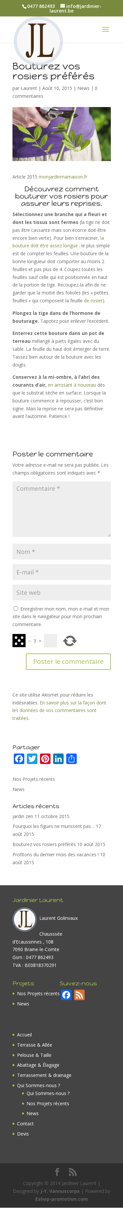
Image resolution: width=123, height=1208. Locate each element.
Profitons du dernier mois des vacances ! (55, 854)
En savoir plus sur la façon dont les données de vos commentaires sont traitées (59, 711)
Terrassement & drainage (44, 1075)
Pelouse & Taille (34, 1055)
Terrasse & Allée (34, 1045)
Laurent (29, 88)
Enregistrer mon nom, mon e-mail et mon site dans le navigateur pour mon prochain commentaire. (60, 617)
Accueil (24, 1034)
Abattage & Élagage (38, 1065)
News (83, 88)
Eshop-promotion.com (61, 1199)
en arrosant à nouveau (72, 385)
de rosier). (94, 300)
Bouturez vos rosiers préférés (44, 844)
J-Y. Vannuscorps (60, 1191)
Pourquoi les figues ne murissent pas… (53, 826)
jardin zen (22, 816)
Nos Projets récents (33, 779)
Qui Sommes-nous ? (38, 1085)
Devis (23, 1134)
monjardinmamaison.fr (63, 177)
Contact (25, 1123)
